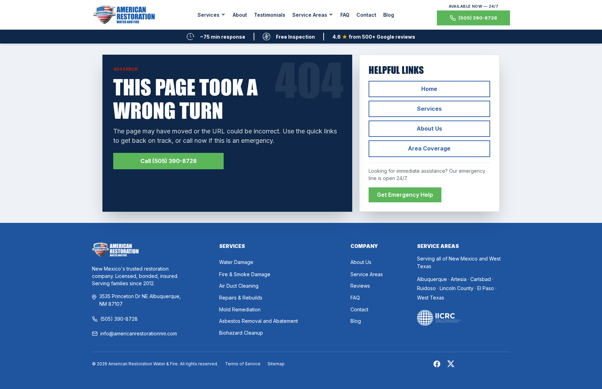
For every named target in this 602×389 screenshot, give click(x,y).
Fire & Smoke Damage (244, 274)
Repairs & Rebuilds (240, 298)
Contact (366, 15)
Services (429, 108)
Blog (388, 15)
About (240, 15)
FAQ (344, 15)
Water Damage (236, 262)
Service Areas (366, 274)
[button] (212, 14)
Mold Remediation (240, 309)
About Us (429, 128)
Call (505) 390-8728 (168, 160)
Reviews (360, 286)
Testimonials (269, 15)
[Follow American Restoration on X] (450, 364)
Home (429, 88)
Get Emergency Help (405, 194)
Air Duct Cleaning (238, 286)
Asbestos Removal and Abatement (258, 321)
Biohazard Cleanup (241, 333)
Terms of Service (243, 363)
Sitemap (276, 363)
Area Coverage (429, 148)
